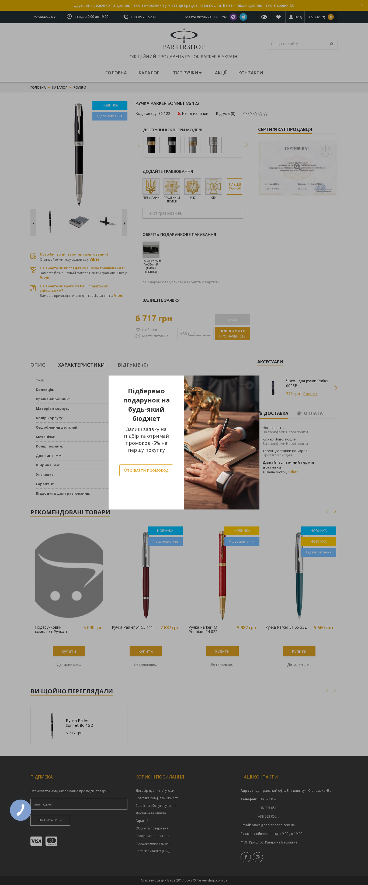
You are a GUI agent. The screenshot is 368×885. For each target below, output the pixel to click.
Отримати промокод (146, 470)
